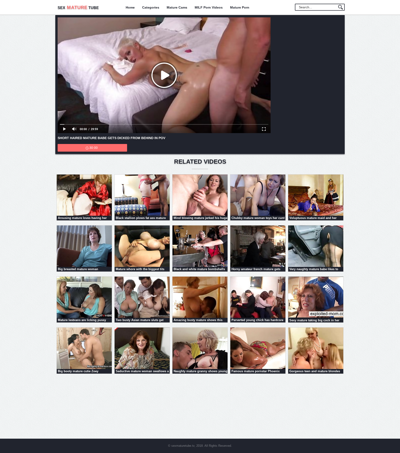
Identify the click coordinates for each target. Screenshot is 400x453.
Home (130, 7)
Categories (150, 7)
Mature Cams (177, 7)
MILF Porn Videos (209, 7)
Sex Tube (78, 8)
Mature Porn (239, 7)
